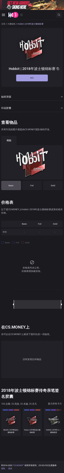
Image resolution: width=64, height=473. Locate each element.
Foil (32, 185)
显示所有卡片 (55, 403)
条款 (10, 468)
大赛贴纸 (11, 24)
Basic (11, 185)
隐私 (3, 468)
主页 (3, 24)
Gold (53, 185)
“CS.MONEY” (18, 465)
